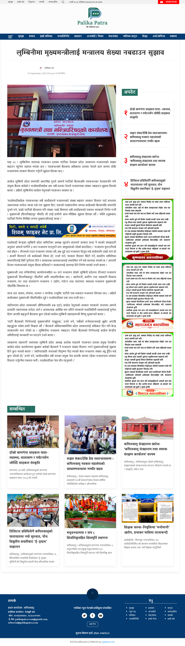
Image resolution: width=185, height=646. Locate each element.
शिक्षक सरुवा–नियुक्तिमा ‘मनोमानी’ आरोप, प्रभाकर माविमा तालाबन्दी (146, 530)
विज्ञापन (31, 2)
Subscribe (171, 2)
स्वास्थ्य (173, 36)
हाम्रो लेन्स (152, 619)
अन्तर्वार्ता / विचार (95, 36)
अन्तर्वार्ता (152, 612)
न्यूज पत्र (132, 612)
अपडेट (130, 92)
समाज (32, 36)
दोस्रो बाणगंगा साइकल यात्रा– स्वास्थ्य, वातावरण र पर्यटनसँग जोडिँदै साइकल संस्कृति (29, 458)
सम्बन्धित (17, 409)
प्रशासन (78, 36)
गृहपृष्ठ (10, 2)
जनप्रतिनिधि (63, 36)
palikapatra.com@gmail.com (31, 619)
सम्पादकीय (53, 2)
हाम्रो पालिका (46, 36)
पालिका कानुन (130, 36)
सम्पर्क (41, 2)
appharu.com (108, 642)
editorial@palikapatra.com (23, 623)
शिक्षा (144, 36)
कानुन (170, 608)
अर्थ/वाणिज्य (159, 36)
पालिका (132, 615)
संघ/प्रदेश (113, 36)
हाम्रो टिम (92, 624)
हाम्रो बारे (20, 2)
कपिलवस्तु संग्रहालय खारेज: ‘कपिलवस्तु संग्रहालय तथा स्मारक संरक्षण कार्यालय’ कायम (145, 449)
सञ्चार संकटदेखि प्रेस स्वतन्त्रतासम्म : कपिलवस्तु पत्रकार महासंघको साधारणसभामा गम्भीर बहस (90, 464)
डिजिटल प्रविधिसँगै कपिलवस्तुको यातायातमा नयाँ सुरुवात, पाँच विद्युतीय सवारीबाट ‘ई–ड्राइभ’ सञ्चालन (30, 539)
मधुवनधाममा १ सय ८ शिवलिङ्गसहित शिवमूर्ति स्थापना (87, 535)
